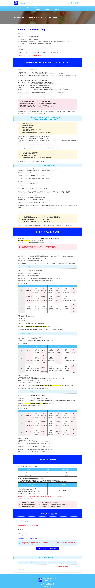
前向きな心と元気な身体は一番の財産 (50, 578)
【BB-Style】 (23, 4)
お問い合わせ (57, 9)
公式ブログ (47, 9)
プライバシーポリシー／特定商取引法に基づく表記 (49, 575)
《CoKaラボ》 (46, 481)
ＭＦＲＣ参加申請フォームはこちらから (47, 548)
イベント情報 (37, 9)
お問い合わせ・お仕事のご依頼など (32, 575)
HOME (21, 7)
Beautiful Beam (63, 7)
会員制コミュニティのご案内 (32, 7)
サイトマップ (67, 575)
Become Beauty (52, 7)
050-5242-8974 (74, 3)
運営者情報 (61, 575)
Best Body (73, 7)
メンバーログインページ (42, 7)
